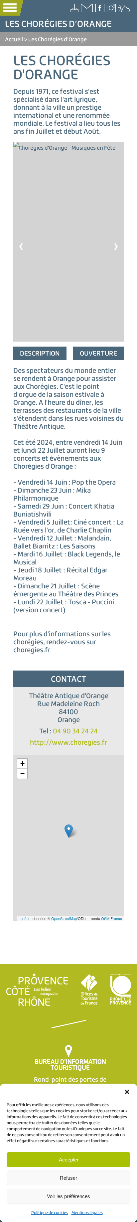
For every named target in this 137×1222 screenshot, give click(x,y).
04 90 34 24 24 (75, 731)
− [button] (22, 773)
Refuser (68, 1178)
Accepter (68, 1159)
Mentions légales (87, 1212)
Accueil (14, 39)
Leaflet (24, 918)
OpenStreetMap (64, 918)
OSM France (111, 918)
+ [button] (22, 763)
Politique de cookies (49, 1212)
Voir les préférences (68, 1196)
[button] (127, 1092)
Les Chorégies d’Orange (57, 39)
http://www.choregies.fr (68, 742)
